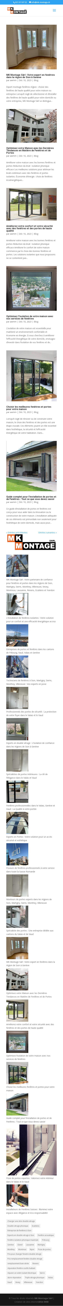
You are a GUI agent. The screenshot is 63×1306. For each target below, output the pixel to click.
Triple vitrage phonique (34, 1277)
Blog (36, 80)
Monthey (11, 1249)
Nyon (32, 1249)
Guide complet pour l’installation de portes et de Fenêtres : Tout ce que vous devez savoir (31, 498)
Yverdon (39, 1282)
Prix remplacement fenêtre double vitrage (24, 1258)
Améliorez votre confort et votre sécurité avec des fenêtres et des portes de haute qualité (29, 228)
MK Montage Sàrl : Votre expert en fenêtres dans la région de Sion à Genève (30, 76)
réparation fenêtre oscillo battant (21, 1268)
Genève (10, 1244)
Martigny (41, 1244)
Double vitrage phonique (17, 1226)
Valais (50, 1277)
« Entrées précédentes (16, 532)
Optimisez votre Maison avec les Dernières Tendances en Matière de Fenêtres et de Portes (30, 150)
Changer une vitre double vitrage (21, 1221)
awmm (13, 80)
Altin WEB (43, 1301)
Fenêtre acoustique (46, 1235)
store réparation (14, 1277)
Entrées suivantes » (47, 532)
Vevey (17, 1282)
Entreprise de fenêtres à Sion (19, 1230)
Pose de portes (44, 1249)
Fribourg (45, 1240)
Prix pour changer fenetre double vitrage (24, 1254)
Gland (19, 1244)
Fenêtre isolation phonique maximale (22, 1240)
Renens (36, 1263)
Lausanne (30, 1244)
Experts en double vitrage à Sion (20, 1235)
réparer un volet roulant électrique (21, 1273)
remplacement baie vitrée (18, 1263)
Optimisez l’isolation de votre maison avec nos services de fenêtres (29, 317)
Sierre (42, 1273)
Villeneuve (28, 1282)
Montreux (22, 1249)
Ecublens (35, 1226)
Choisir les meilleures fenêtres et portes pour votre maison (28, 408)
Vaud (9, 1282)
